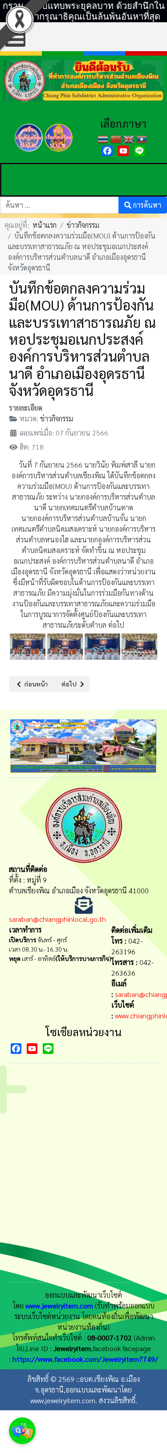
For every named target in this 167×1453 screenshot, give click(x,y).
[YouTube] (123, 150)
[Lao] (142, 138)
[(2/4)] (65, 646)
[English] (129, 138)
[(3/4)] (102, 646)
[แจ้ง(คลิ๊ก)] (28, 152)
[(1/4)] (27, 646)
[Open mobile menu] (15, 37)
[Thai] (104, 138)
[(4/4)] (139, 646)
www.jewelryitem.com (59, 1305)
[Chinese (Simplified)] (116, 138)
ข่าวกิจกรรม (56, 418)
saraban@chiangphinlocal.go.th (57, 919)
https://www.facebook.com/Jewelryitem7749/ (85, 1359)
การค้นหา (146, 205)
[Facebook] (107, 150)
